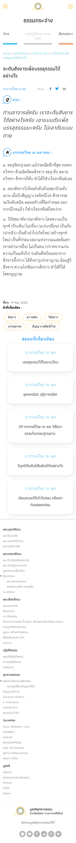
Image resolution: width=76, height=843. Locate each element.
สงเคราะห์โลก (10, 758)
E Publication (11, 702)
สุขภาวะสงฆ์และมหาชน (15, 753)
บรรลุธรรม (14, 326)
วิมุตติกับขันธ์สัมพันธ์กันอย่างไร (40, 466)
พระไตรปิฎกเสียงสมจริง (16, 560)
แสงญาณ (8, 667)
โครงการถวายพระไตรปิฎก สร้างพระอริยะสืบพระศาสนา (33, 621)
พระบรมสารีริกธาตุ (13, 541)
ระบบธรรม (9, 592)
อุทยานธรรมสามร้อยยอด (16, 777)
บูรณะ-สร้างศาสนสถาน (15, 632)
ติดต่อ (6, 788)
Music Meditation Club (16, 726)
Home (6, 53)
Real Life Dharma (13, 747)
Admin (7, 793)
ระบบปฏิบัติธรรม (12, 662)
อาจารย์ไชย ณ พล (40, 352)
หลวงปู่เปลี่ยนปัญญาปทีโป (21, 686)
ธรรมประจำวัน (11, 712)
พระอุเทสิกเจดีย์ (11, 546)
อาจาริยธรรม (10, 616)
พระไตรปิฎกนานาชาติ (15, 565)
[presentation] (9, 34)
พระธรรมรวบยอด (16, 581)
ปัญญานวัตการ (11, 691)
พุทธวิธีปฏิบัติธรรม (13, 656)
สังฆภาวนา (8, 611)
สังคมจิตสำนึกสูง (12, 742)
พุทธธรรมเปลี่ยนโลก (14, 570)
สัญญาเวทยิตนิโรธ (44, 326)
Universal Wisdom (13, 697)
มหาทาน (7, 642)
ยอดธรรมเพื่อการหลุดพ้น (20, 586)
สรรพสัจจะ (9, 732)
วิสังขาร (53, 317)
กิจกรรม (7, 782)
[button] (70, 6)
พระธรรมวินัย (10, 605)
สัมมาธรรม (9, 576)
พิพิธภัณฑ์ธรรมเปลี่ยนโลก (17, 681)
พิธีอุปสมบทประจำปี (13, 637)
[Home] (38, 6)
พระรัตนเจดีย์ (10, 535)
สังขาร (12, 317)
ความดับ (32, 317)
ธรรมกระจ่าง (40, 53)
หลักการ (7, 772)
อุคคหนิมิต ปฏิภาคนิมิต (40, 394)
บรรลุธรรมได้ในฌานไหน (40, 362)
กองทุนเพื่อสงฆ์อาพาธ (14, 627)
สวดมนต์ (7, 737)
